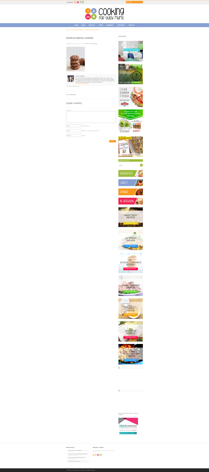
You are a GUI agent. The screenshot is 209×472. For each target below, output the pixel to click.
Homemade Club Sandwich (75, 450)
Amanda (87, 43)
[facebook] (80, 2)
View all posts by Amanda (82, 83)
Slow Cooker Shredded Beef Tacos (77, 457)
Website (83, 135)
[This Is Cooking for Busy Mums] (104, 19)
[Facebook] (95, 454)
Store (101, 25)
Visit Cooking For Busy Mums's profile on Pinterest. (128, 413)
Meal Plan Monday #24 (74, 461)
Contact (132, 25)
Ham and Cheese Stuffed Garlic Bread (77, 454)
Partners (120, 25)
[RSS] (94, 454)
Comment (68, 110)
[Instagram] (101, 454)
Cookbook (109, 25)
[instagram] (83, 2)
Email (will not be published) (90, 130)
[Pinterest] (98, 454)
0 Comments (94, 43)
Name (85, 125)
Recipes (91, 25)
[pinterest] (78, 2)
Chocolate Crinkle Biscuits (77, 30)
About (83, 25)
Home (76, 25)
